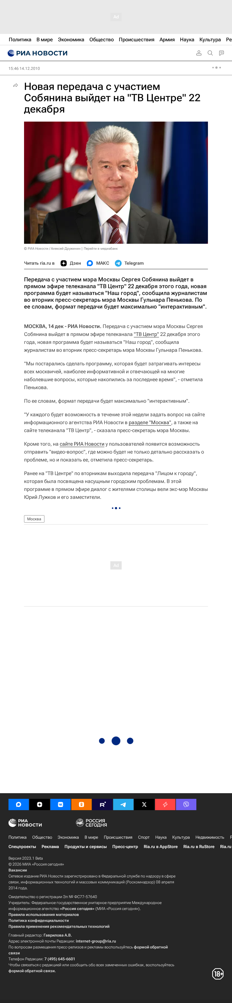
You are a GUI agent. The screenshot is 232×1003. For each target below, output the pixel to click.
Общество (42, 837)
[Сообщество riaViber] (186, 804)
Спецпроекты (22, 846)
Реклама (50, 846)
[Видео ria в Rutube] (102, 804)
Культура (181, 837)
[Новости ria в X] (144, 804)
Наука (161, 837)
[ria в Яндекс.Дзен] (39, 804)
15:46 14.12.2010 (24, 68)
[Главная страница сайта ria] (37, 53)
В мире (91, 837)
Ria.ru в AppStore (161, 846)
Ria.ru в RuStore (198, 846)
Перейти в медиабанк (101, 249)
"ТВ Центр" (146, 334)
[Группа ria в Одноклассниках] (81, 804)
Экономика (68, 837)
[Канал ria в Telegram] (123, 804)
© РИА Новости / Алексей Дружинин (52, 249)
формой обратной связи (31, 971)
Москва (34, 519)
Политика (17, 837)
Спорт (144, 837)
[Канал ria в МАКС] (18, 804)
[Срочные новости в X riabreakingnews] (165, 804)
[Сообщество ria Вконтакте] (60, 804)
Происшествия (118, 837)
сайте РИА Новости (82, 444)
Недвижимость (210, 837)
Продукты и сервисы (86, 846)
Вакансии (17, 870)
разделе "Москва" (150, 422)
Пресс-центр (125, 846)
